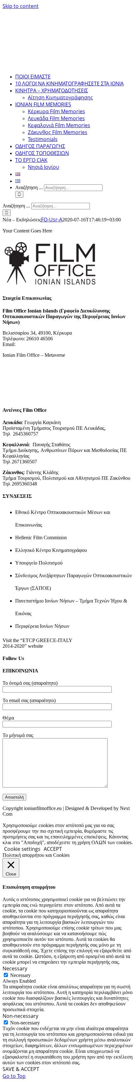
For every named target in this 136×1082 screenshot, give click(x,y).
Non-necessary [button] (20, 1015)
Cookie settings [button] (22, 848)
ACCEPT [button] (53, 848)
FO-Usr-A (51, 219)
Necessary (20, 975)
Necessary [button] (15, 968)
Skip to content (21, 6)
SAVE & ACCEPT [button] (21, 1069)
